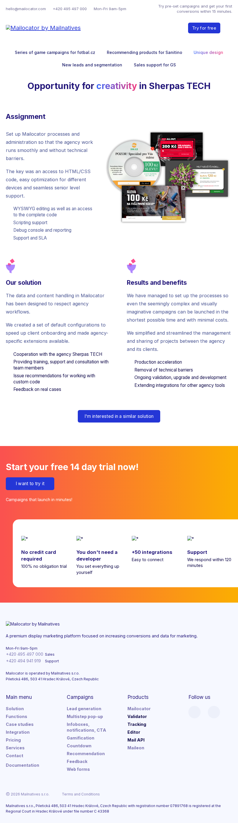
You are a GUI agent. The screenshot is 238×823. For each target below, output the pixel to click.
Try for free (204, 28)
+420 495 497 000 (70, 8)
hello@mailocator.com (26, 8)
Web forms (78, 769)
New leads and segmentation (92, 64)
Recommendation (86, 753)
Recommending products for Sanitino (144, 52)
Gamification (80, 737)
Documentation (22, 765)
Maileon (135, 747)
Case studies (20, 724)
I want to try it (30, 483)
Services (15, 747)
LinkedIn (194, 712)
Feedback (77, 761)
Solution (15, 708)
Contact (14, 755)
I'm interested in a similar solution (119, 416)
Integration (18, 732)
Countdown (79, 745)
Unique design (208, 52)
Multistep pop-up (85, 716)
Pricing (13, 739)
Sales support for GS (155, 64)
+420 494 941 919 (23, 660)
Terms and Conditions (81, 794)
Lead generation (84, 708)
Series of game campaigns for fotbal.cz (55, 52)
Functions (16, 716)
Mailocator (139, 708)
